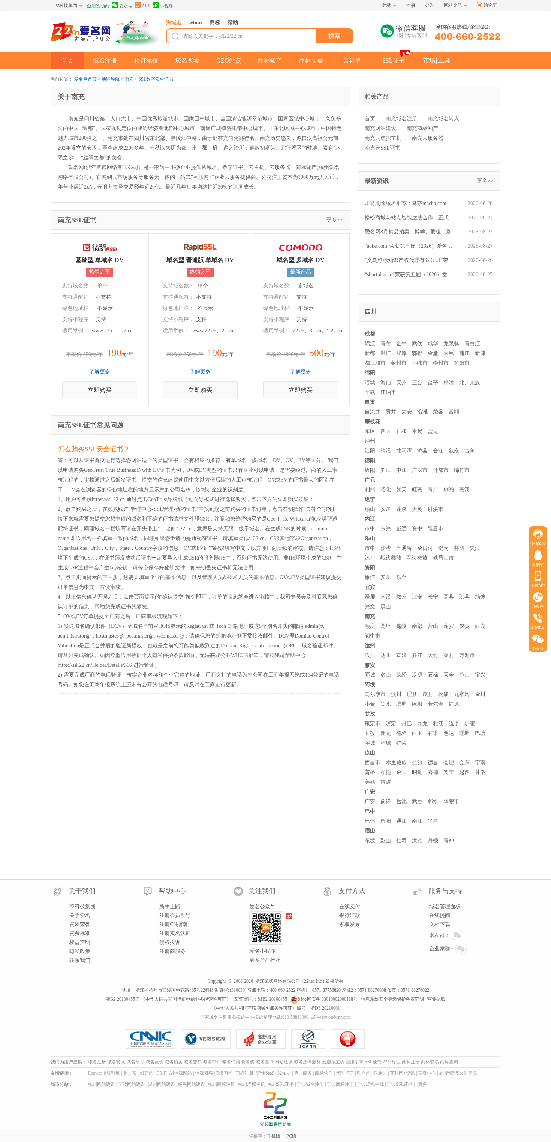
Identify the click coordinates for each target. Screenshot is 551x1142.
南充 (128, 79)
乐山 (370, 538)
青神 (448, 840)
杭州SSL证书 (281, 1084)
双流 (401, 353)
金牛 (401, 343)
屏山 (385, 606)
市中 (370, 528)
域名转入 (116, 1061)
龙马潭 (404, 451)
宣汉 (401, 655)
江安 (417, 597)
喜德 (433, 772)
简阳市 (462, 363)
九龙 (422, 723)
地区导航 (111, 79)
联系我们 (79, 960)
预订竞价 (146, 60)
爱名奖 (248, 1061)
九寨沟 (462, 694)
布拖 (385, 772)
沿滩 (422, 412)
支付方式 (351, 891)
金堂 (433, 353)
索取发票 (349, 924)
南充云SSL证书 (382, 148)
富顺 (454, 412)
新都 (370, 353)
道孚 (454, 723)
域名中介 (212, 1061)
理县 (412, 694)
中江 (401, 470)
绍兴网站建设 (191, 1084)
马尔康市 (375, 694)
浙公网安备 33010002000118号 (328, 999)
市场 (429, 60)
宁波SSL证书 (400, 1084)
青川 (433, 489)
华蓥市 (451, 801)
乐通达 (380, 1073)
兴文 (370, 606)
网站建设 (284, 1061)
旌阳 (370, 470)
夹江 (475, 548)
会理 (448, 762)
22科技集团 (66, 5)
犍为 (443, 548)
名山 (385, 675)
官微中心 (427, 1073)
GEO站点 (228, 60)
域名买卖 (187, 60)
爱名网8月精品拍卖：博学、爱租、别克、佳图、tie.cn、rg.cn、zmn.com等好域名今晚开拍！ (411, 232)
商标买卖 (311, 60)
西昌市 (372, 762)
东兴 (385, 528)
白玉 (417, 733)
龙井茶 (129, 1073)
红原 (454, 704)
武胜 (417, 801)
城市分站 (60, 1084)
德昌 (433, 762)
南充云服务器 (427, 138)
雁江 (370, 577)
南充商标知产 (422, 128)
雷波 (385, 782)
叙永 (454, 451)
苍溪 (464, 489)
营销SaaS (265, 1073)
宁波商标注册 (340, 1084)
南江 (417, 821)
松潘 (443, 694)
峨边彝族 (390, 558)
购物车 (490, 5)
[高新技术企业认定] (263, 1039)
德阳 (370, 460)
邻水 (433, 801)
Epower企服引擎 (104, 1073)
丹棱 (433, 840)
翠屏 (370, 597)
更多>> (334, 220)
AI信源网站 (180, 1073)
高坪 (385, 626)
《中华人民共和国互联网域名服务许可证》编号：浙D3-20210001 (275, 1008)
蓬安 (448, 626)
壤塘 (401, 704)
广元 (370, 480)
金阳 (401, 772)
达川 (385, 655)
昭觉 (417, 772)
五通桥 (404, 548)
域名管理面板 (445, 906)
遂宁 (370, 499)
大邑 (448, 353)
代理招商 (345, 1073)
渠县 (448, 655)
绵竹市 (462, 470)
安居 (385, 509)
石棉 (433, 675)
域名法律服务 (307, 1061)
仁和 (401, 431)
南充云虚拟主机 (383, 138)
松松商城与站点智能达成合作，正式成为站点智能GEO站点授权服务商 (411, 217)
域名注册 (105, 60)
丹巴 (406, 723)
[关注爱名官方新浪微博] (289, 916)
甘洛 (480, 772)
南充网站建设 (380, 128)
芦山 (464, 675)
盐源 (417, 762)
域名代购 (231, 1061)
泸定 (391, 723)
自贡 (370, 402)
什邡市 (441, 470)
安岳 (385, 577)
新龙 (385, 733)
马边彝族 (417, 558)
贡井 (391, 412)
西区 (385, 431)
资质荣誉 (79, 924)
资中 (417, 528)
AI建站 (146, 1073)
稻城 (385, 743)
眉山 (370, 831)
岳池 (401, 801)
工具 (444, 60)
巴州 (370, 821)
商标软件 (324, 1073)
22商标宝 (392, 1061)
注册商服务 (172, 951)
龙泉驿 (451, 343)
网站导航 (453, 5)
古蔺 (469, 451)
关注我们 (262, 891)
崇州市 (441, 363)
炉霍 (469, 723)
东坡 (370, 840)
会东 (464, 762)
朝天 (401, 489)
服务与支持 (445, 891)
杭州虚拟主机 (251, 1084)
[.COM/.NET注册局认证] (208, 1039)
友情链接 (60, 1073)
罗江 (385, 470)
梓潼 (448, 382)
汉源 (417, 675)
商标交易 (430, 1061)
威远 (401, 528)
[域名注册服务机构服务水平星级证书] (348, 1039)
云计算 (352, 60)
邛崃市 (420, 363)
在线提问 (439, 915)
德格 (401, 733)
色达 (448, 733)
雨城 (370, 675)
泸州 (370, 441)
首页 (67, 60)
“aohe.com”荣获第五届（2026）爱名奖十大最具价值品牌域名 (411, 246)
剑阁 (448, 489)
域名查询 (265, 1061)
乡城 (370, 743)
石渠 (433, 733)
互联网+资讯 (402, 1073)
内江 (370, 519)
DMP (161, 1073)
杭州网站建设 (101, 1084)
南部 (417, 626)
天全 (448, 675)
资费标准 (79, 933)
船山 (370, 509)
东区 (370, 431)
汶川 (396, 694)
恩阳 (385, 821)
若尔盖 (435, 704)
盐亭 (433, 382)
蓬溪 (401, 509)
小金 (370, 704)
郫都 (417, 353)
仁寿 (401, 840)
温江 (385, 353)
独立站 (363, 1073)
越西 (464, 772)
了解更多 (99, 371)
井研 (459, 548)
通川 (370, 655)
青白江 (472, 343)
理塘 (464, 733)
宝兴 (480, 675)
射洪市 (435, 509)
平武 (370, 392)
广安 (370, 792)
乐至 (401, 577)
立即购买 (100, 390)
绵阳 (370, 373)
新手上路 (169, 906)
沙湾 (385, 548)
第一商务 (303, 1073)
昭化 (385, 489)
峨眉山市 (443, 558)
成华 (433, 343)
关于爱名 (79, 915)
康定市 (372, 723)
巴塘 (480, 733)
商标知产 (270, 60)
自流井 (372, 412)
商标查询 (449, 1061)
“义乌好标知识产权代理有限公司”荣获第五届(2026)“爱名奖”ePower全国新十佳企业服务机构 (411, 260)
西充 (480, 626)
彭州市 (399, 363)
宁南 (480, 762)
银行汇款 (349, 915)
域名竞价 (154, 1061)
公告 (429, 5)
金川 (480, 694)
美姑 (370, 782)
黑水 (385, 704)
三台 (417, 382)
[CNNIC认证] (153, 1039)
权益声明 (79, 942)
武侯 (417, 343)
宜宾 (370, 587)
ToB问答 (224, 1073)
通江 (401, 821)
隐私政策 (79, 951)
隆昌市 (435, 528)
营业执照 (436, 999)
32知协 (284, 1073)
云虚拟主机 (333, 1061)
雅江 (438, 723)
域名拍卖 (174, 1061)
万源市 (467, 655)
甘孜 (370, 714)
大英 (417, 509)
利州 (370, 489)
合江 (438, 451)
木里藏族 (396, 762)
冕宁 (448, 772)
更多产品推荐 (265, 960)
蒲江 (464, 353)
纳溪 (385, 451)
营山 (433, 626)
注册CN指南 (173, 924)
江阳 (370, 451)
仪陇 (464, 626)
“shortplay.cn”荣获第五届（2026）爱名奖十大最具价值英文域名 (411, 274)
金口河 (425, 548)
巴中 (370, 811)
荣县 (438, 412)
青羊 (385, 343)
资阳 (370, 567)
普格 (370, 772)
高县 (448, 597)
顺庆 (370, 626)
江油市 (388, 392)
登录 (386, 5)
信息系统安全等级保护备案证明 (392, 999)
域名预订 (135, 1061)
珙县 (464, 597)
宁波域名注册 (310, 1084)
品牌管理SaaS (452, 1073)
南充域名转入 (443, 118)
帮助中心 (172, 891)
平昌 (433, 821)
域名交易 (193, 1061)
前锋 (385, 801)
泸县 (422, 451)
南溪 (385, 597)
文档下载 (439, 924)
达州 (370, 645)
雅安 (370, 665)
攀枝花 (372, 421)
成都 (370, 334)
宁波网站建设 (131, 1084)
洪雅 (417, 840)
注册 (410, 5)
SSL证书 (393, 60)
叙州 (401, 597)
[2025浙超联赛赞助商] (275, 1109)
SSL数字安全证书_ (156, 79)
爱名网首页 (85, 79)
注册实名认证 (175, 933)
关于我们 (82, 891)
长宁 (433, 597)
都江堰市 (375, 363)
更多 (472, 1073)
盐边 (433, 431)
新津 (480, 353)
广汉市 (420, 470)
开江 (417, 655)
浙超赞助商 (98, 6)
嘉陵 (401, 626)
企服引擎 (355, 1061)
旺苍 (417, 489)
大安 (406, 412)
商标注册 (411, 1061)
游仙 (385, 382)
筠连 (480, 597)
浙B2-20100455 (272, 999)
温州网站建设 (161, 1084)
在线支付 (349, 906)
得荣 (401, 743)
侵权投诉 (169, 942)
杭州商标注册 (221, 1084)
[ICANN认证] (311, 1039)
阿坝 (370, 684)
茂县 (427, 694)
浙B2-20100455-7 (122, 999)
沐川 (370, 558)
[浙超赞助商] (136, 32)
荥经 (401, 675)
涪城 (370, 382)
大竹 (433, 655)
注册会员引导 (175, 915)
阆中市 (372, 636)
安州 (401, 382)
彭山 (385, 840)
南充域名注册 (401, 118)
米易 (417, 431)
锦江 (370, 343)
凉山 (370, 753)
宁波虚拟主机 (370, 1084)
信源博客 (204, 1073)
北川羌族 (469, 382)
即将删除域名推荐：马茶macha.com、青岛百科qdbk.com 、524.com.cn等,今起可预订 (411, 203)
